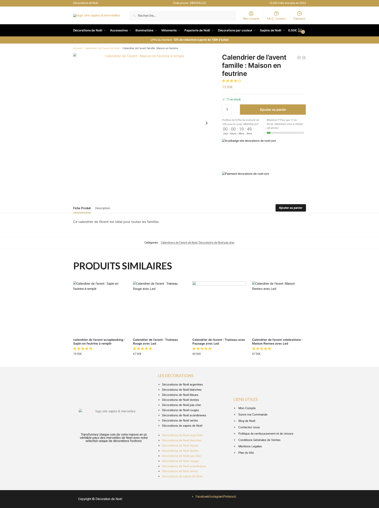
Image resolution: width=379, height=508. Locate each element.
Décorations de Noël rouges (180, 410)
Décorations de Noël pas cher (217, 243)
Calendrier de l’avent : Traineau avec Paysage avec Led (218, 342)
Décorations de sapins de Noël (182, 425)
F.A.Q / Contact (276, 19)
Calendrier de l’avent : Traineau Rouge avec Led (155, 342)
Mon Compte (251, 19)
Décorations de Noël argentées (182, 384)
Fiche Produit (82, 208)
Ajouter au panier (273, 110)
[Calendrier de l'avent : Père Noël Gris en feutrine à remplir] (299, 58)
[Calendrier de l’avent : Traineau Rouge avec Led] (160, 308)
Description (102, 208)
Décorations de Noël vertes (180, 420)
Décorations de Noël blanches (182, 390)
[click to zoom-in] (143, 123)
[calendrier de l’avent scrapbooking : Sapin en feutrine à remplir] (100, 308)
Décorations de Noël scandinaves (184, 415)
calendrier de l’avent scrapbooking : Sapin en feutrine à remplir (99, 342)
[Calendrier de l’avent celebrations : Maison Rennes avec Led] (279, 308)
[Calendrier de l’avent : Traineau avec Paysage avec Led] (219, 308)
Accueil (77, 48)
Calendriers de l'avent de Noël (102, 48)
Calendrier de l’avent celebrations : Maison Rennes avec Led (277, 342)
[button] (232, 81)
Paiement (299, 19)
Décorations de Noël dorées (180, 400)
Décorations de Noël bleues (180, 395)
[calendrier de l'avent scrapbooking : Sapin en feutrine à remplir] (304, 58)
